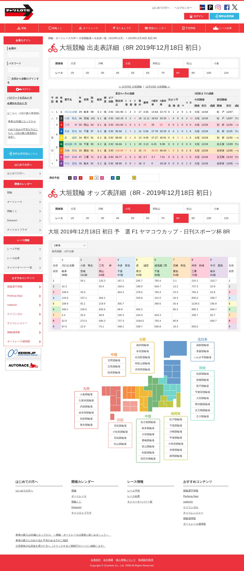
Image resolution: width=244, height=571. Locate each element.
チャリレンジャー (17, 323)
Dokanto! (12, 220)
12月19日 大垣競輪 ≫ (157, 86)
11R (226, 72)
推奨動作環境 (145, 559)
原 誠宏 (70, 137)
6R (147, 72)
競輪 (9, 192)
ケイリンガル (14, 314)
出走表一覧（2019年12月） (109, 38)
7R (163, 72)
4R (117, 72)
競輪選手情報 (14, 286)
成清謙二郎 (70, 144)
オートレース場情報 (18, 341)
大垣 (127, 63)
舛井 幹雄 (70, 157)
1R (72, 72)
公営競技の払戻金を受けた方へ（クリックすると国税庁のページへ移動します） (61, 546)
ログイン (26, 89)
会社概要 (108, 559)
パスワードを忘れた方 (19, 97)
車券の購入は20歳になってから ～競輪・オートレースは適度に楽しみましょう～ (63, 534)
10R (208, 72)
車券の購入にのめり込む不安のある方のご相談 (42, 540)
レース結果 (13, 258)
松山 (189, 63)
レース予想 (13, 248)
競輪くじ (12, 211)
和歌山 (156, 63)
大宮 (73, 63)
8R (178, 72)
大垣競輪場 (85, 38)
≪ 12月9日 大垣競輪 (130, 86)
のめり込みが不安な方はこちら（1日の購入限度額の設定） (23, 133)
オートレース (14, 201)
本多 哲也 (70, 131)
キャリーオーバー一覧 (19, 267)
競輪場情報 (13, 332)
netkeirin (12, 304)
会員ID (12, 48)
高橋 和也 (70, 150)
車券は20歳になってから (22, 121)
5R (132, 72)
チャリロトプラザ (17, 229)
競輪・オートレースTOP (62, 38)
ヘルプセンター (183, 7)
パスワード (15, 63)
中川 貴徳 (70, 163)
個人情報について (126, 559)
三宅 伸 (70, 124)
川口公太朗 (70, 111)
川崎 (100, 63)
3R (102, 72)
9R (193, 72)
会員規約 (96, 559)
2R (87, 72)
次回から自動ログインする (23, 80)
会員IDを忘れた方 (17, 103)
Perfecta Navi (15, 295)
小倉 (216, 63)
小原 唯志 (70, 118)
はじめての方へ (161, 7)
